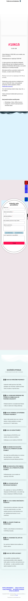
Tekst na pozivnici (7, 225)
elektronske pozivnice (7, 86)
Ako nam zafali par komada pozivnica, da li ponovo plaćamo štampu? (13, 468)
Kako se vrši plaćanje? (13, 553)
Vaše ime (5, 207)
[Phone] (26, 199)
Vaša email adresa (8, 211)
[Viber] (26, 195)
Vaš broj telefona (7, 216)
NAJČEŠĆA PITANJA (18, 589)
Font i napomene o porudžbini (10, 235)
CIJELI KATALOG (19, 587)
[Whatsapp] (26, 191)
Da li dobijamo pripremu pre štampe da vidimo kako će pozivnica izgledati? (13, 397)
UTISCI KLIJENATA (14, 590)
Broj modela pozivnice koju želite (11, 220)
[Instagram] (26, 182)
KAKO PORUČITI (7, 589)
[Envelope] (26, 187)
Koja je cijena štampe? (13, 430)
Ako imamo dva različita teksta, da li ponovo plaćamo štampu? (12, 448)
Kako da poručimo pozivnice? (15, 379)
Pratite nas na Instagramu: (13, 1)
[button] (21, 35)
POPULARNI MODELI (7, 587)
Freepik (16, 595)
